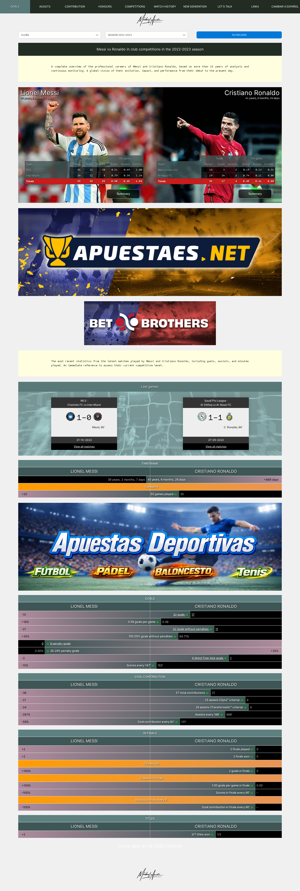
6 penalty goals (60, 643)
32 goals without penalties (191, 629)
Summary (123, 193)
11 (216, 629)
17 (193, 614)
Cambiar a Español (285, 6)
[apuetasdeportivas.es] (150, 547)
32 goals (179, 614)
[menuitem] (15, 6)
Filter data (239, 34)
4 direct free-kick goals (208, 658)
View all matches (84, 446)
